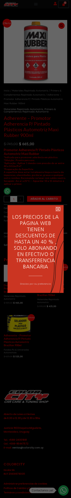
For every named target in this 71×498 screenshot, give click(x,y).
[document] (35, 249)
